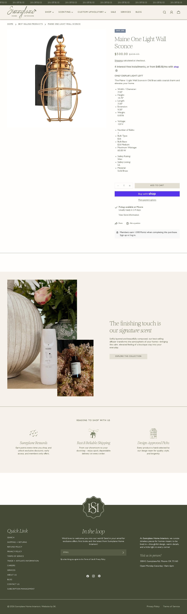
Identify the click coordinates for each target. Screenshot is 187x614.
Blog (9, 580)
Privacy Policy (14, 552)
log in (132, 235)
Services (11, 570)
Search (10, 538)
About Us (12, 575)
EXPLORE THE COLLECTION (128, 356)
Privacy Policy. (101, 559)
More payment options (147, 200)
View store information (129, 215)
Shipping (119, 61)
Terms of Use (89, 559)
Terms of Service (15, 556)
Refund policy (14, 547)
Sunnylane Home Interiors (27, 607)
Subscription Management (21, 589)
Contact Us (13, 584)
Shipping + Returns (17, 542)
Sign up (123, 235)
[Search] (164, 12)
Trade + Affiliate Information (23, 561)
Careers (11, 566)
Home (10, 24)
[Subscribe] (123, 552)
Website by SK (48, 607)
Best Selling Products (30, 24)
